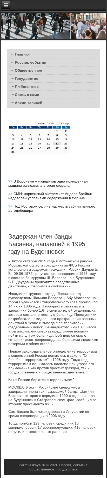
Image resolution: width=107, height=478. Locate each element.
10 (13, 139)
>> (11, 181)
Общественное (28, 70)
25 (21, 147)
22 (57, 143)
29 (57, 147)
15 (57, 139)
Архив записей (28, 103)
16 (66, 139)
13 (39, 139)
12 (30, 139)
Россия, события (30, 62)
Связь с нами (27, 95)
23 (66, 143)
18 (21, 143)
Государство (26, 78)
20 (39, 143)
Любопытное (27, 86)
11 (22, 139)
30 (66, 147)
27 (39, 147)
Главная (22, 54)
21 (48, 143)
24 (13, 147)
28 (48, 147)
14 (48, 139)
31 (13, 151)
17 (13, 143)
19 (30, 143)
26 (30, 147)
